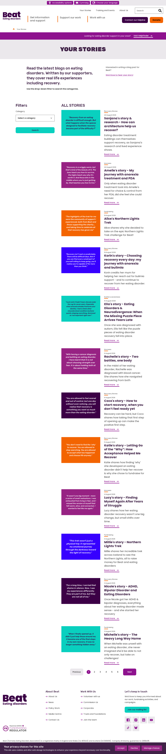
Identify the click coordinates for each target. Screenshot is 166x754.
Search (35, 130)
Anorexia (107, 163)
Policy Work (54, 708)
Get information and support (39, 19)
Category (20, 111)
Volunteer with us (91, 696)
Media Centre (54, 714)
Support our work (70, 17)
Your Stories (85, 10)
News (51, 702)
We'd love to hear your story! (119, 75)
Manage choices (152, 748)
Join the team (90, 719)
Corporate (88, 708)
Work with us (97, 17)
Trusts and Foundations (94, 714)
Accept (121, 748)
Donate (156, 20)
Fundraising (108, 211)
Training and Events (105, 10)
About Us (123, 10)
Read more (109, 154)
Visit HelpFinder (141, 35)
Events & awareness (112, 297)
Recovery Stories (111, 111)
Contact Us (53, 719)
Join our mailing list (137, 709)
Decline (134, 748)
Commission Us (90, 702)
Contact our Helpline (135, 20)
